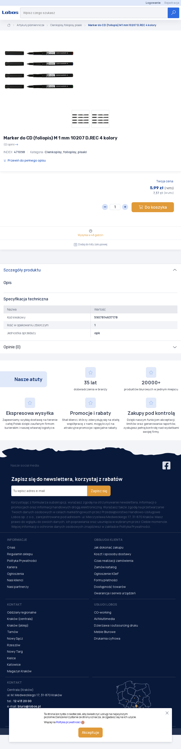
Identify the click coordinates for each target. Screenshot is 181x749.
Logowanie (153, 3)
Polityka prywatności (68, 722)
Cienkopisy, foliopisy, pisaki (66, 25)
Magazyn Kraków (19, 671)
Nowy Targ (15, 651)
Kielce (11, 658)
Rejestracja (171, 3)
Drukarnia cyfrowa (107, 638)
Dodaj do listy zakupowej (92, 244)
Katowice (14, 664)
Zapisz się (99, 490)
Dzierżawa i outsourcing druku (116, 625)
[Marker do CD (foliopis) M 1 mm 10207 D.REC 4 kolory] (40, 70)
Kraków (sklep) (17, 625)
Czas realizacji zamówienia (113, 560)
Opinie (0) (12, 347)
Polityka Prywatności (22, 560)
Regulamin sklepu (20, 554)
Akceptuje (90, 732)
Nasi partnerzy (17, 587)
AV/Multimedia (104, 619)
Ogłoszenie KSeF (106, 574)
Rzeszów (13, 645)
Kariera (12, 567)
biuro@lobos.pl (29, 706)
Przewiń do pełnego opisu (26, 160)
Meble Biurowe (105, 632)
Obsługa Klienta (108, 539)
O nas (11, 547)
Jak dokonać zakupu (108, 547)
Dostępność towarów (110, 587)
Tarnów (12, 632)
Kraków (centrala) (20, 619)
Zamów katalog (105, 567)
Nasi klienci (15, 580)
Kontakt (14, 604)
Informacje (17, 539)
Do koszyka (156, 207)
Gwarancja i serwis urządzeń (115, 593)
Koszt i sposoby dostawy (112, 554)
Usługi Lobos (105, 604)
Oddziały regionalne (21, 612)
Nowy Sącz (15, 638)
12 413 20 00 (22, 701)
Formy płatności (105, 580)
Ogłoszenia (15, 574)
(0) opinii (9, 144)
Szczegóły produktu (22, 270)
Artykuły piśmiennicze (30, 25)
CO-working (102, 612)
